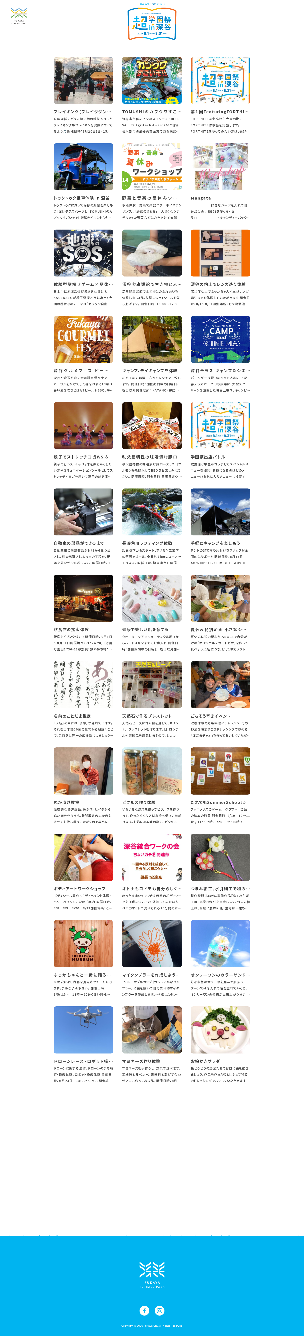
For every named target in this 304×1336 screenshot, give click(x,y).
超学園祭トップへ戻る (152, 1211)
